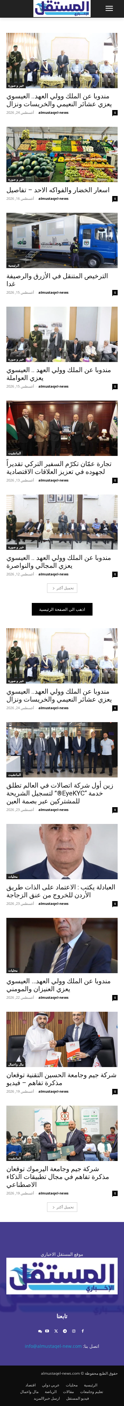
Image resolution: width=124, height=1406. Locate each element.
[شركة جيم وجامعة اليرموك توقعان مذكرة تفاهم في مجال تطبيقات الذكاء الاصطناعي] (62, 1133)
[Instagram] (73, 1331)
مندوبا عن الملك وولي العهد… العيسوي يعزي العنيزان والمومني (58, 985)
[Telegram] (65, 1331)
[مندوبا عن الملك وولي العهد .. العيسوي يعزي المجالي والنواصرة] (62, 522)
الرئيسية (13, 265)
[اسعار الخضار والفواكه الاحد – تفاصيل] (62, 154)
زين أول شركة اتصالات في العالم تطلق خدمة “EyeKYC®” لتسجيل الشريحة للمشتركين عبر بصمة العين (59, 793)
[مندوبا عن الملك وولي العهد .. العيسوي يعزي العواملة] (62, 334)
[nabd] (40, 1331)
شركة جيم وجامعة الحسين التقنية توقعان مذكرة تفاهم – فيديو (61, 1079)
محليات (12, 876)
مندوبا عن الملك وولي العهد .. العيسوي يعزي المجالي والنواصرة (58, 561)
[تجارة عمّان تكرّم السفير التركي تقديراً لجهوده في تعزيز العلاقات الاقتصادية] (62, 428)
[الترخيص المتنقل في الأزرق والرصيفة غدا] (62, 240)
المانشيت (14, 453)
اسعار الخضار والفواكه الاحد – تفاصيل (58, 190)
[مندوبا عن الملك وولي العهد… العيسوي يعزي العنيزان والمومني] (62, 945)
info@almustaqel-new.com (53, 1346)
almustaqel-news (53, 112)
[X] (56, 1331)
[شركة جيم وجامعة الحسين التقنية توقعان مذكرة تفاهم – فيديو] (62, 1039)
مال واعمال (16, 1064)
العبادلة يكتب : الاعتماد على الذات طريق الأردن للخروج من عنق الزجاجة (60, 891)
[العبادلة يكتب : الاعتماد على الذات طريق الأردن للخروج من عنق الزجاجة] (62, 851)
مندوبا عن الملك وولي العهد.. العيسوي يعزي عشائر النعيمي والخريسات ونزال (59, 100)
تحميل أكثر (65, 588)
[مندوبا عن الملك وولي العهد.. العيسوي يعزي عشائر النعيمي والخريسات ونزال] (62, 60)
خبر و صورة (16, 85)
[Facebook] (82, 1331)
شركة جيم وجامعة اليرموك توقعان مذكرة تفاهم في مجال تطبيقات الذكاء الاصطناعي (57, 1176)
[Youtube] (47, 1331)
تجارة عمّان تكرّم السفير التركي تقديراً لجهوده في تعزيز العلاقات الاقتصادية (59, 468)
